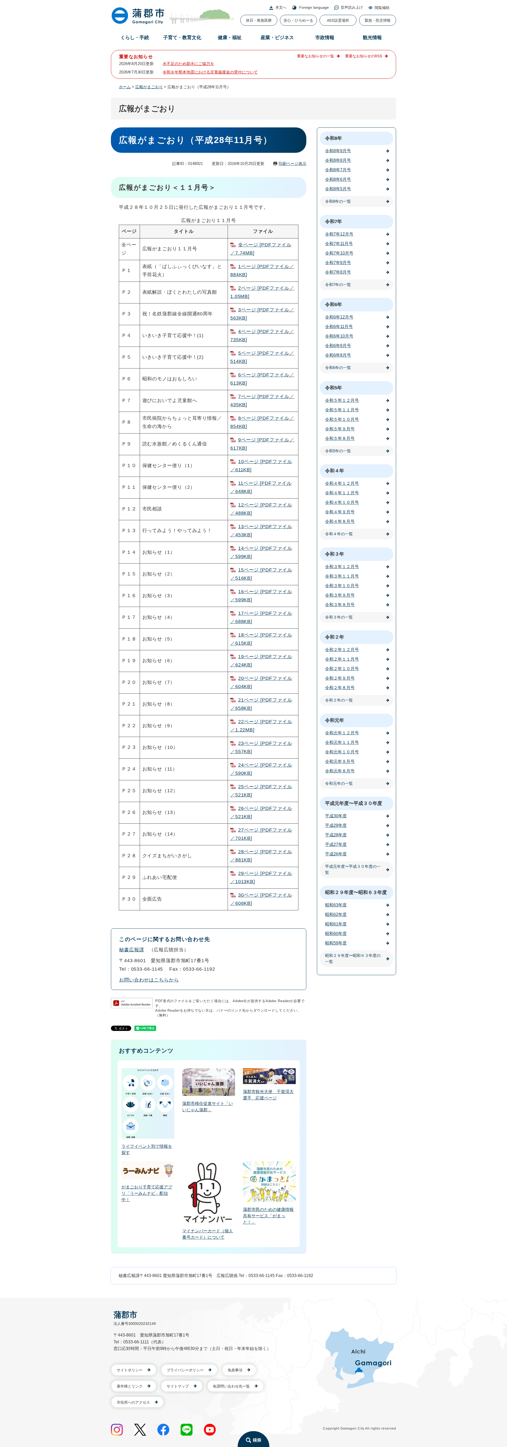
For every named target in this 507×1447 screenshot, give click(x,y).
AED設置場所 (338, 20)
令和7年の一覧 (338, 284)
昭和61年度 (336, 924)
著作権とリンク (130, 1386)
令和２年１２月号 (342, 649)
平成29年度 (336, 825)
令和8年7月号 (338, 170)
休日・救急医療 (259, 20)
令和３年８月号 (340, 604)
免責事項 (235, 1370)
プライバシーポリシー (185, 1370)
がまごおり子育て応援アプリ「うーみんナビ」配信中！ (146, 1193)
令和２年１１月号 (342, 659)
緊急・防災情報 (378, 20)
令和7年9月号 (338, 262)
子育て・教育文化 (182, 37)
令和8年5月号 (338, 189)
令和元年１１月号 (342, 742)
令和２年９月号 (340, 678)
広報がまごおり (149, 87)
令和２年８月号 (340, 687)
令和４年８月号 (340, 521)
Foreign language (314, 7)
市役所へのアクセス (133, 1402)
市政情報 (324, 37)
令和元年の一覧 (339, 783)
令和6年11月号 (339, 326)
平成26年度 (336, 854)
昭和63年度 (336, 905)
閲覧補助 (382, 8)
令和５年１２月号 (342, 400)
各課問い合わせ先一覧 (231, 1386)
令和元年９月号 (340, 761)
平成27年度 (336, 844)
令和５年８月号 (340, 438)
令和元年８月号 (340, 771)
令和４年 (334, 470)
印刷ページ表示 (292, 163)
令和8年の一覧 (338, 201)
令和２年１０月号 (342, 668)
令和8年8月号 (338, 160)
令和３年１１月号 (342, 576)
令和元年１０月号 (342, 752)
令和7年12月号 (339, 234)
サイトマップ (178, 1386)
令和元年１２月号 (342, 733)
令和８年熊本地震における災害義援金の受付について (210, 72)
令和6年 (333, 304)
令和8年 (333, 138)
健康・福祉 (230, 37)
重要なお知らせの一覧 (315, 56)
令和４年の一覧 (339, 534)
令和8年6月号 (338, 179)
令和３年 (334, 554)
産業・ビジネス (277, 37)
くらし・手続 (134, 37)
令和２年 (334, 637)
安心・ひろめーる (298, 20)
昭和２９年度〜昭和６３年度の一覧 (353, 958)
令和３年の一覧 (339, 617)
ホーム (125, 87)
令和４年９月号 (340, 512)
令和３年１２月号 (342, 566)
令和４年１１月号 (342, 493)
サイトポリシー (130, 1370)
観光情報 (372, 37)
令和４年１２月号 (342, 483)
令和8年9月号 (338, 151)
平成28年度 (336, 835)
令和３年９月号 (340, 595)
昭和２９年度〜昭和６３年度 (356, 892)
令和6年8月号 (338, 355)
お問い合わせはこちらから (149, 980)
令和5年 (333, 387)
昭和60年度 (336, 933)
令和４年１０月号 (342, 502)
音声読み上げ (352, 7)
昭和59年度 (336, 943)
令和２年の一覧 (339, 700)
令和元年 (334, 720)
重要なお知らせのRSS (363, 56)
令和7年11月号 (339, 243)
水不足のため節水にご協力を (188, 63)
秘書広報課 (131, 949)
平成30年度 (336, 816)
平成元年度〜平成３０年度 (353, 803)
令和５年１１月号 (342, 410)
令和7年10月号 (339, 253)
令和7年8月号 (338, 272)
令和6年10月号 (339, 336)
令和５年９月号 (340, 429)
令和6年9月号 (338, 345)
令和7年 (333, 221)
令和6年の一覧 (338, 367)
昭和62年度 (336, 914)
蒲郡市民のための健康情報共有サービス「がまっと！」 (268, 1215)
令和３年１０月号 (342, 585)
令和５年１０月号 (342, 419)
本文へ (281, 7)
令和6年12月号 (339, 317)
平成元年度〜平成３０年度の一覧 (353, 869)
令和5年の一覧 (338, 451)
